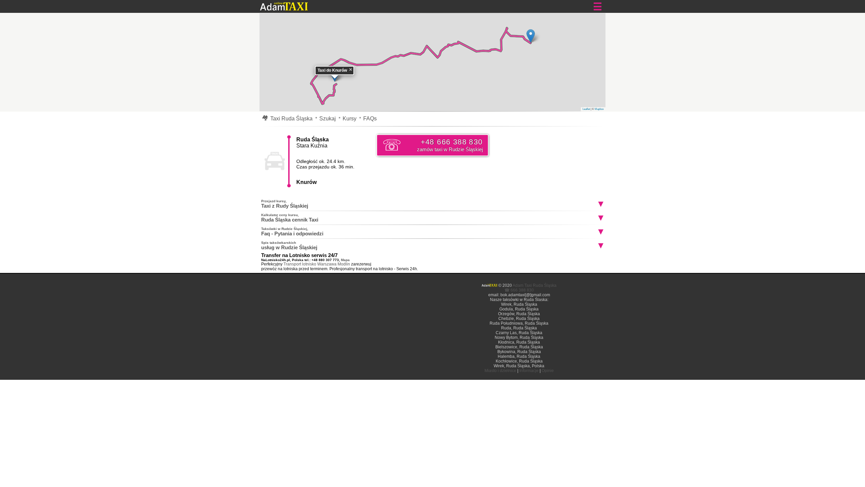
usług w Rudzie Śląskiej (289, 245)
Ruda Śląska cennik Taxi (289, 218)
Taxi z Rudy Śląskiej (284, 204)
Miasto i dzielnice (500, 370)
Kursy (349, 118)
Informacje (529, 370)
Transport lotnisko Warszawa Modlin (316, 264)
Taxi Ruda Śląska (291, 118)
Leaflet (586, 109)
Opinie (548, 370)
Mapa (345, 260)
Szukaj (327, 118)
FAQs (370, 118)
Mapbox (599, 109)
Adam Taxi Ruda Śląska (535, 285)
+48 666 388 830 (450, 145)
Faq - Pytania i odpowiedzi (292, 231)
